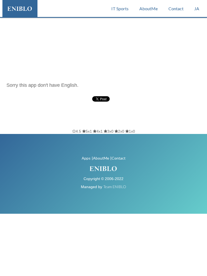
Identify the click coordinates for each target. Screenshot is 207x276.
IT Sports (120, 8)
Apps (86, 158)
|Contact (118, 158)
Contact (176, 8)
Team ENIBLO (114, 186)
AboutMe (148, 8)
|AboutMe (100, 158)
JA (196, 8)
